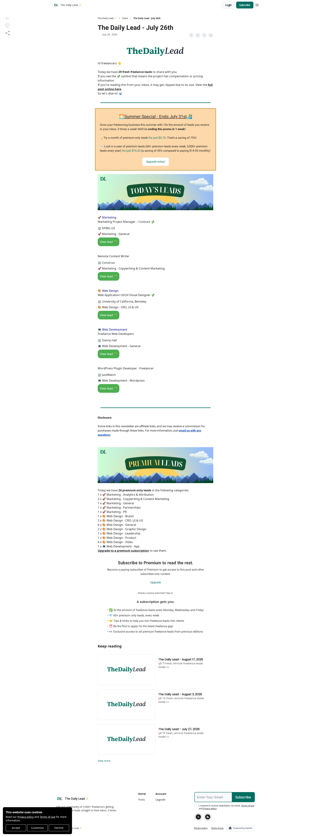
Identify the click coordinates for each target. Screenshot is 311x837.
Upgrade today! (155, 161)
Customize (37, 827)
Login (228, 5)
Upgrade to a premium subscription (123, 551)
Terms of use (47, 816)
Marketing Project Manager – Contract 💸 (126, 222)
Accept (16, 827)
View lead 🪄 (108, 242)
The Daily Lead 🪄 (107, 18)
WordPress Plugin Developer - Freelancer (126, 368)
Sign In (169, 593)
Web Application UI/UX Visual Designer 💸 (126, 295)
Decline (58, 827)
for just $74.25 (131, 150)
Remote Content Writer (113, 256)
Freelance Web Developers (116, 334)
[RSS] (208, 817)
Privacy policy (25, 816)
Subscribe (244, 5)
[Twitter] (198, 817)
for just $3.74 (157, 137)
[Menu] (257, 4)
